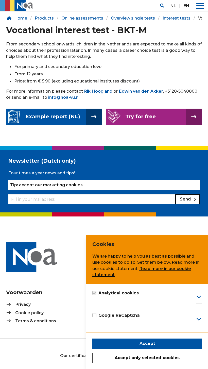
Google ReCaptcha (119, 315)
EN (186, 5)
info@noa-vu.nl (63, 97)
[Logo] (18, 5)
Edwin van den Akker (141, 91)
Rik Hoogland (98, 91)
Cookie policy (29, 312)
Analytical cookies (118, 292)
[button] (200, 5)
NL (173, 5)
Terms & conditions (35, 320)
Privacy (23, 304)
